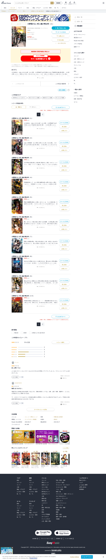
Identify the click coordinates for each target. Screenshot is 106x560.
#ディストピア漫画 (60, 97)
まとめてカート (62, 107)
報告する (64, 378)
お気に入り (62, 36)
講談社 (55, 419)
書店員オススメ (78, 37)
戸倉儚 (58, 467)
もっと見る (41, 77)
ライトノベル (77, 65)
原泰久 (62, 467)
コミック (19, 11)
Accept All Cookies (87, 557)
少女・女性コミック (79, 62)
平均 (25, 342)
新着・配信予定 (78, 99)
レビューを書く (30, 34)
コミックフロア (11, 11)
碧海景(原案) (37, 28)
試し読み (61, 40)
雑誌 (75, 71)
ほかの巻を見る (62, 43)
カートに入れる (62, 32)
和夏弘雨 (16, 332)
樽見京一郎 (23, 467)
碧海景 (25, 332)
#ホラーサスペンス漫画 (34, 97)
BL (74, 80)
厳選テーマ (77, 46)
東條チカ (14, 467)
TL (74, 83)
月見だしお (33, 467)
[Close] (103, 557)
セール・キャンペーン (79, 34)
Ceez (38, 467)
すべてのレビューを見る (40, 409)
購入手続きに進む (61, 28)
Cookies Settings (74, 557)
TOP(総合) (3, 11)
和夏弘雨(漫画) (30, 28)
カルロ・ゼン (19, 467)
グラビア (76, 74)
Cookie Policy (33, 558)
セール (75, 102)
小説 (75, 68)
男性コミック (26, 11)
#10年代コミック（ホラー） (19, 97)
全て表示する (42, 128)
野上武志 (29, 467)
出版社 (75, 92)
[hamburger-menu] (103, 3)
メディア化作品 (78, 43)
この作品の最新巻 (60, 83)
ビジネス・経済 (78, 77)
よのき (42, 467)
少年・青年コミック (79, 59)
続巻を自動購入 (62, 90)
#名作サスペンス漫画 (47, 97)
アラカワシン (54, 467)
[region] (53, 557)
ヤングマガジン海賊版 (30, 419)
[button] (69, 539)
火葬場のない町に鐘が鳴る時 (37, 11)
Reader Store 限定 (79, 40)
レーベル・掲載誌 (78, 95)
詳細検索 (58, 3)
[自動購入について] (69, 90)
